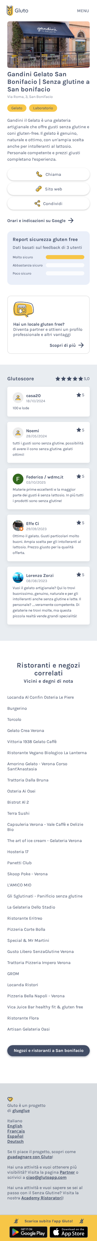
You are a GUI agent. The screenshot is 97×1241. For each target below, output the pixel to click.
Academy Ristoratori (42, 1197)
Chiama (53, 174)
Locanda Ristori (22, 984)
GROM (13, 973)
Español (15, 1136)
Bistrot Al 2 (18, 802)
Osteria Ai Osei (21, 791)
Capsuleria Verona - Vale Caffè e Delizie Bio (45, 827)
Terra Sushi (18, 813)
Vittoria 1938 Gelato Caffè (32, 741)
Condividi (53, 203)
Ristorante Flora (23, 1018)
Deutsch (15, 1141)
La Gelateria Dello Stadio (31, 907)
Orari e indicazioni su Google (36, 220)
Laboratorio (43, 108)
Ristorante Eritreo (24, 918)
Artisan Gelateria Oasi (28, 1029)
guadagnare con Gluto (29, 1156)
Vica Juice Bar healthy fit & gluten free (45, 1006)
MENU (83, 10)
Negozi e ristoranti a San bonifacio (49, 1050)
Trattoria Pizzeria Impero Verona (39, 962)
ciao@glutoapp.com (46, 1177)
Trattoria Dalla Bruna (27, 780)
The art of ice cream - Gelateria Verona (44, 840)
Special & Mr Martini (28, 940)
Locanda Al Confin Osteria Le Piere (40, 697)
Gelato (16, 108)
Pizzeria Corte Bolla (26, 929)
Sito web (53, 189)
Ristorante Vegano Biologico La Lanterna (47, 752)
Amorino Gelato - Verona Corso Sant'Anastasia (37, 766)
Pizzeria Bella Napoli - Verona (36, 995)
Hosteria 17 (18, 851)
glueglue (21, 1110)
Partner (67, 1172)
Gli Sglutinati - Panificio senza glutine (44, 896)
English (14, 1125)
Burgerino (17, 708)
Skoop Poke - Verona (27, 873)
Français (16, 1131)
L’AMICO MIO (19, 884)
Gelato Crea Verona (25, 730)
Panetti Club (19, 862)
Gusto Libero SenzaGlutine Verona (40, 951)
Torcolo (14, 719)
